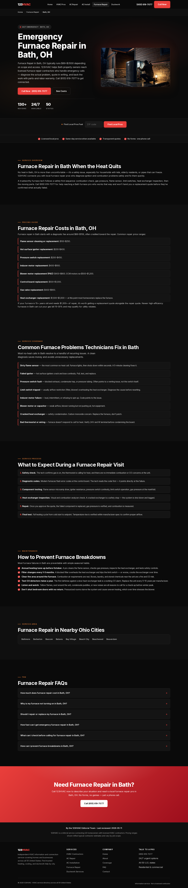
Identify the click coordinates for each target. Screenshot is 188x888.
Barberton (37, 639)
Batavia (59, 639)
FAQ (104, 867)
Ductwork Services (75, 871)
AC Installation (73, 863)
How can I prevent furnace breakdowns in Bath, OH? (47, 746)
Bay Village (71, 639)
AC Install (86, 4)
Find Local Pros (115, 124)
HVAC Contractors (75, 854)
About (105, 858)
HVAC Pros (61, 4)
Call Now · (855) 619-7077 (34, 91)
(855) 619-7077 (144, 4)
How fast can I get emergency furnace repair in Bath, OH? (49, 724)
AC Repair (73, 4)
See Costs (61, 91)
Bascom (49, 639)
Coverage (107, 863)
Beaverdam (111, 639)
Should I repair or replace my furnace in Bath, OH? (45, 714)
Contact (106, 871)
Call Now (162, 4)
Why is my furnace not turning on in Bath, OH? (43, 703)
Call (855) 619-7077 (94, 803)
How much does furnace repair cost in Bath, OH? (45, 693)
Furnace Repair (101, 4)
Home (50, 4)
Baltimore (25, 639)
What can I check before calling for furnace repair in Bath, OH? (52, 735)
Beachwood (97, 639)
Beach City (84, 639)
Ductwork (115, 4)
